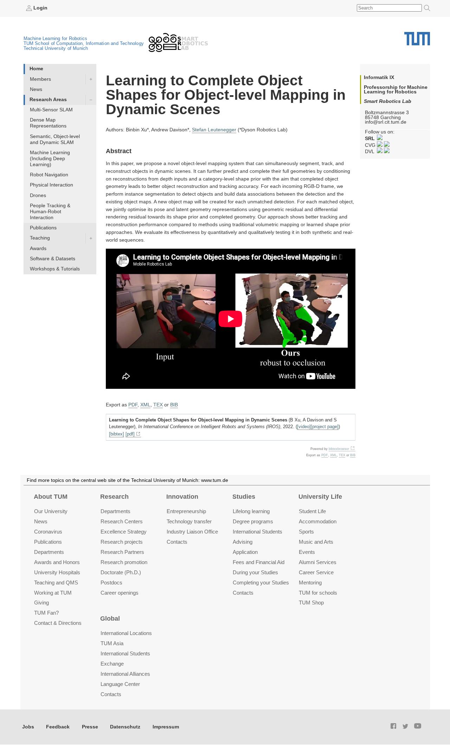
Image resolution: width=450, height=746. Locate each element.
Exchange (112, 664)
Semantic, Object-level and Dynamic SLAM (55, 139)
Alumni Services (317, 562)
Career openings (120, 593)
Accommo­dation (317, 521)
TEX (158, 404)
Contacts (177, 542)
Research (114, 496)
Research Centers (122, 521)
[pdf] (130, 434)
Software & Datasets (52, 258)
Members (40, 79)
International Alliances (125, 674)
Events (307, 552)
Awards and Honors (57, 562)
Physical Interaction (51, 185)
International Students (257, 532)
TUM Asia (112, 643)
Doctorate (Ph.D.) (121, 572)
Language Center (120, 684)
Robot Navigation (49, 174)
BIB (174, 404)
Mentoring (310, 582)
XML (145, 404)
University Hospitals (57, 572)
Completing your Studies (261, 582)
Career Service (316, 572)
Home (36, 68)
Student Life (312, 511)
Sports (306, 532)
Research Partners (122, 552)
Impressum (166, 726)
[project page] (325, 426)
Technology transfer (189, 521)
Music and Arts (316, 542)
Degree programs (253, 521)
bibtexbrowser (339, 449)
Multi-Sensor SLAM (51, 109)
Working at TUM (53, 593)
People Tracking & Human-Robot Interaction (50, 211)
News (36, 89)
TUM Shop (311, 603)
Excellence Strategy (124, 532)
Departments (49, 552)
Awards (38, 248)
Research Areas (48, 99)
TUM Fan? (46, 613)
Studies (243, 496)
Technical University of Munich (56, 48)
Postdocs (111, 582)
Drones (38, 195)
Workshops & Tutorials (55, 268)
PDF (132, 404)
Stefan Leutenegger (214, 129)
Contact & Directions (58, 623)
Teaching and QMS (56, 582)
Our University (51, 511)
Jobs (28, 726)
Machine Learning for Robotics (56, 38)
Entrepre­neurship (186, 511)
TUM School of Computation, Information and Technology (84, 43)
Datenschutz (125, 726)
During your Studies (255, 572)
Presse (90, 726)
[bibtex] (116, 434)
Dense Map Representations (48, 123)
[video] (304, 426)
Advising (242, 542)
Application (245, 552)
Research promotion (124, 562)
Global (110, 618)
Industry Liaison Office (192, 532)
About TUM (51, 496)
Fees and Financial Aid (258, 562)
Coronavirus (48, 532)
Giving (41, 603)
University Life (320, 496)
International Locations (126, 633)
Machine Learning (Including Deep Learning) (50, 158)
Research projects (122, 542)
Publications (43, 227)
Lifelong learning (251, 511)
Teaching (40, 238)
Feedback (58, 726)
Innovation (182, 496)
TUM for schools (318, 593)
